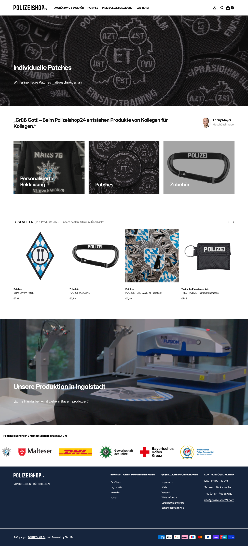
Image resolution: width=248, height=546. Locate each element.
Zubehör (179, 184)
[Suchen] (222, 7)
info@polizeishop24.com (219, 500)
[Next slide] (233, 222)
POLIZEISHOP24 (36, 537)
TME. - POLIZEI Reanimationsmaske (144, 292)
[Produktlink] (40, 256)
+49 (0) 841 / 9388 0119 (218, 493)
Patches (104, 185)
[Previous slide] (229, 222)
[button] (214, 7)
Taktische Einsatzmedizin (139, 289)
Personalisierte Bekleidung (36, 181)
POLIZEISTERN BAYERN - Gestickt (88, 292)
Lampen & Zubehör (191, 289)
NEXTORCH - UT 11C (192, 292)
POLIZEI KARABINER (24, 292)
